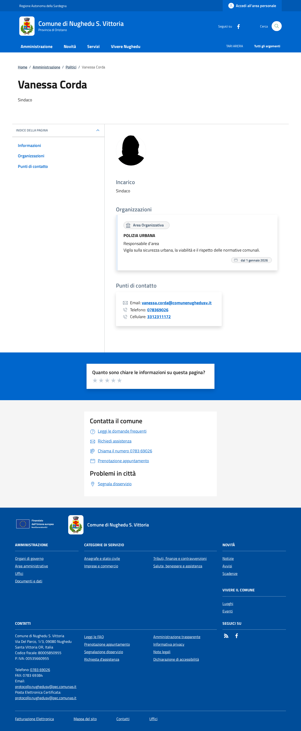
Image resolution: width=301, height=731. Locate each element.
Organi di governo (29, 558)
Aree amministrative (31, 566)
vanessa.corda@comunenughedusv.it (177, 303)
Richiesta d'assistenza (101, 659)
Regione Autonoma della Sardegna (43, 5)
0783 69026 (40, 669)
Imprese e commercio (101, 566)
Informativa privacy (168, 644)
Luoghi (227, 603)
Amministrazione (46, 67)
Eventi (227, 611)
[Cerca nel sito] (277, 26)
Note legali (161, 652)
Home (22, 67)
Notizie (228, 558)
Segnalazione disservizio (103, 652)
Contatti (123, 719)
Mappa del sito (85, 719)
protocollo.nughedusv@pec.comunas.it (45, 686)
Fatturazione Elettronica (34, 719)
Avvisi (227, 566)
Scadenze (230, 573)
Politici (71, 67)
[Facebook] (236, 26)
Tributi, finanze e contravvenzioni (180, 558)
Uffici (19, 573)
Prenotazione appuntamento (107, 644)
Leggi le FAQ (94, 637)
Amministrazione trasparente (176, 637)
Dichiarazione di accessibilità (176, 659)
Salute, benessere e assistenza (177, 566)
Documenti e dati (28, 581)
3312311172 (159, 316)
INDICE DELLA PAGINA (32, 130)
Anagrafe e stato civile (102, 558)
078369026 (157, 310)
